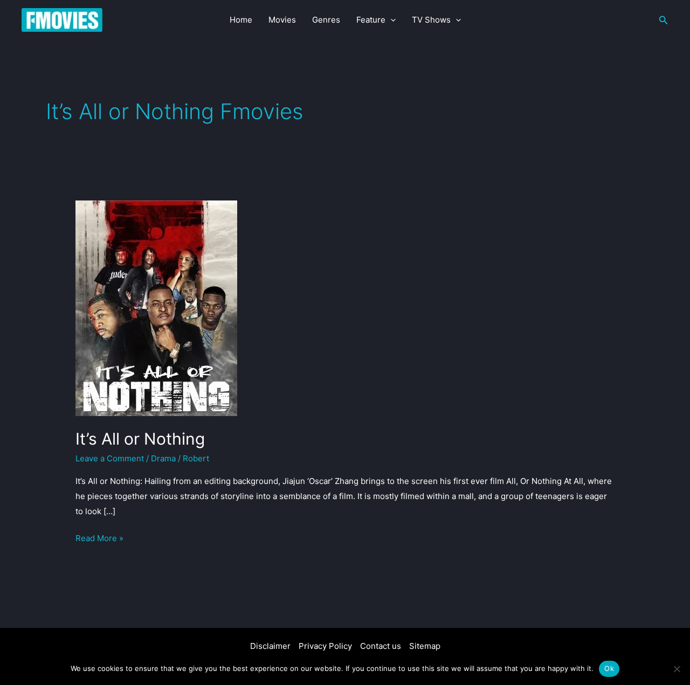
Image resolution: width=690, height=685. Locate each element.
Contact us (380, 646)
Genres (326, 20)
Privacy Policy (325, 646)
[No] (676, 668)
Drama (163, 458)
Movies (282, 20)
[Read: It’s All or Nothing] (156, 307)
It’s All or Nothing (140, 438)
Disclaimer (270, 646)
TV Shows (431, 20)
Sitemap (424, 646)
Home (241, 20)
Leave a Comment (109, 458)
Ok (609, 668)
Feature (370, 20)
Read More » (99, 539)
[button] (390, 20)
